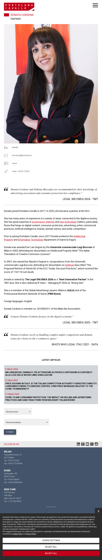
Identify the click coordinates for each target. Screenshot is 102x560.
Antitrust (69, 265)
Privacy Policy (31, 534)
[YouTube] (87, 444)
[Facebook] (82, 444)
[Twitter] (92, 444)
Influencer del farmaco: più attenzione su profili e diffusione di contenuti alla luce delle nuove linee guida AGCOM (48, 373)
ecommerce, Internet (43, 221)
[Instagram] (96, 444)
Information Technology (30, 239)
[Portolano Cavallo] (48, 7)
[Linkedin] (78, 444)
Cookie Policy (18, 534)
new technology (68, 221)
